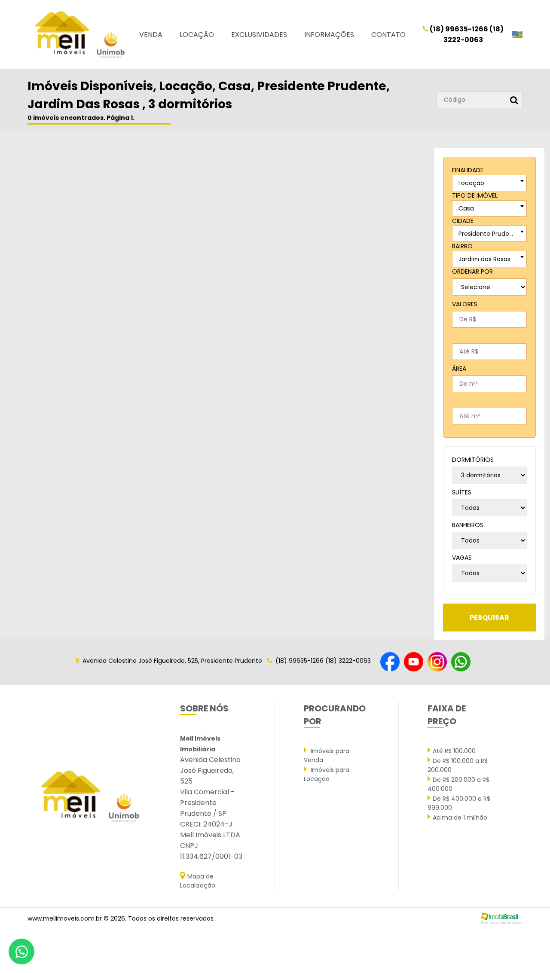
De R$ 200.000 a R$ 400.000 (458, 784)
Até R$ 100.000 (454, 751)
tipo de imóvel (475, 195)
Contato (388, 35)
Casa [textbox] (466, 208)
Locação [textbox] (471, 183)
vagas (462, 557)
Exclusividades (259, 35)
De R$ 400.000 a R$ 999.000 (459, 803)
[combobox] (489, 183)
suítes (461, 492)
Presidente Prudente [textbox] (488, 233)
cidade (463, 221)
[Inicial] (79, 34)
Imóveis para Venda (326, 755)
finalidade (467, 170)
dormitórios (473, 459)
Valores (464, 304)
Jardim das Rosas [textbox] (484, 259)
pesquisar (489, 617)
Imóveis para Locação (326, 774)
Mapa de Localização (197, 881)
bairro (462, 246)
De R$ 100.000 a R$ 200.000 (458, 765)
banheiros (467, 525)
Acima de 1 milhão (460, 817)
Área (459, 368)
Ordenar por (472, 271)
